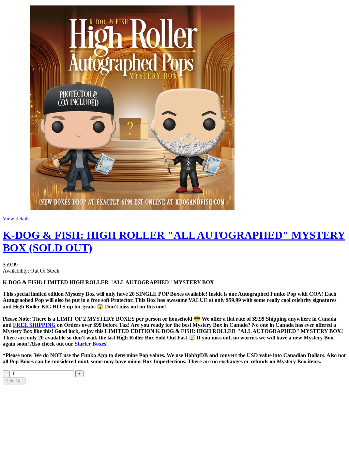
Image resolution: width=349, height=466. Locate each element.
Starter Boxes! (91, 344)
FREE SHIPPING (34, 325)
